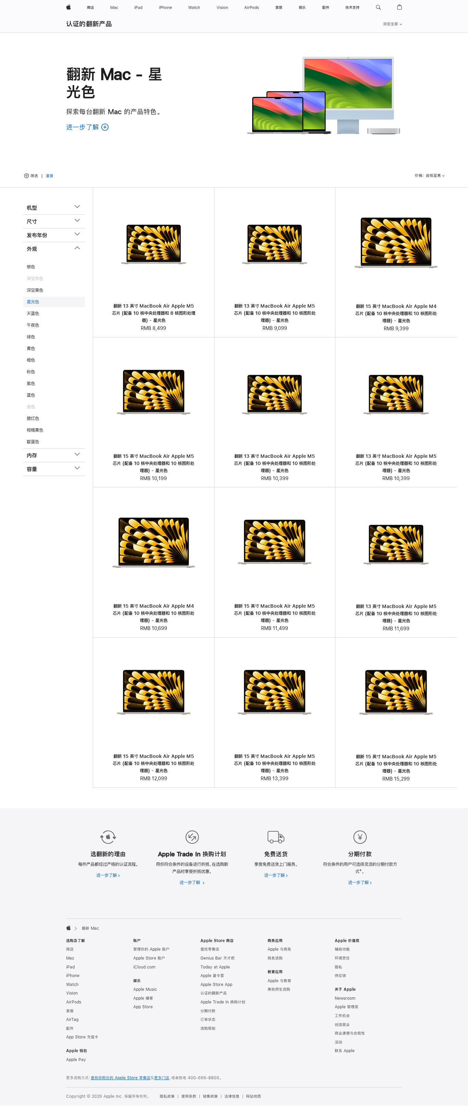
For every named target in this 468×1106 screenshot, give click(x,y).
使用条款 (188, 1096)
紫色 (31, 383)
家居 (70, 1011)
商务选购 (275, 958)
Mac (70, 958)
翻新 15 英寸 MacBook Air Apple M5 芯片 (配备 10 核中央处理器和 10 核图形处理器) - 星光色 (153, 463)
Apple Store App (216, 985)
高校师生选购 (279, 989)
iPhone (72, 976)
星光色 (33, 301)
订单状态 (207, 1020)
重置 (49, 176)
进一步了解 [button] (87, 127)
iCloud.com (144, 967)
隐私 (338, 967)
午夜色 (33, 325)
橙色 (31, 360)
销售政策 (210, 1096)
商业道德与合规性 (350, 1033)
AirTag (72, 1020)
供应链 (340, 976)
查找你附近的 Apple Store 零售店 (120, 1078)
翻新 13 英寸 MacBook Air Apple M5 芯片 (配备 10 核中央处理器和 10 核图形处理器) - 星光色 (275, 313)
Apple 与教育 (279, 981)
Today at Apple (215, 967)
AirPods (73, 1002)
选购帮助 (207, 1028)
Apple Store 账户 (149, 958)
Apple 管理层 (346, 1007)
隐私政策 (167, 1096)
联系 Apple (345, 1051)
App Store (143, 1007)
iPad (70, 967)
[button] (378, 7)
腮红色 (33, 418)
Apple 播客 (143, 998)
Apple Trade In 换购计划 (222, 1002)
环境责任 (342, 958)
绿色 (31, 336)
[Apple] (68, 928)
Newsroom (345, 998)
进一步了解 (108, 875)
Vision (72, 993)
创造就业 (342, 1025)
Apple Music (145, 989)
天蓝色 (33, 313)
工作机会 (342, 1016)
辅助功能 (342, 949)
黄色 (31, 348)
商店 (70, 949)
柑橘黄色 (35, 430)
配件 (70, 1028)
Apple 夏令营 (212, 976)
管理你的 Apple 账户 (151, 949)
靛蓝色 (33, 441)
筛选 (34, 176)
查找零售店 (209, 949)
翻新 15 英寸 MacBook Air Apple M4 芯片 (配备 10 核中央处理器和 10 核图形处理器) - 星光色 (396, 313)
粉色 (31, 371)
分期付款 (207, 1011)
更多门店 (161, 1078)
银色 (31, 266)
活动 (338, 1042)
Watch (72, 985)
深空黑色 (35, 290)
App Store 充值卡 (82, 1037)
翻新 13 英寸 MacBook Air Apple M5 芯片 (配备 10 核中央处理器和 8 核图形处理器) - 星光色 (153, 313)
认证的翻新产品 (89, 23)
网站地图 (253, 1096)
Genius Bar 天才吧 (217, 958)
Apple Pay (76, 1060)
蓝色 (31, 395)
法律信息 (231, 1096)
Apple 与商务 (279, 949)
